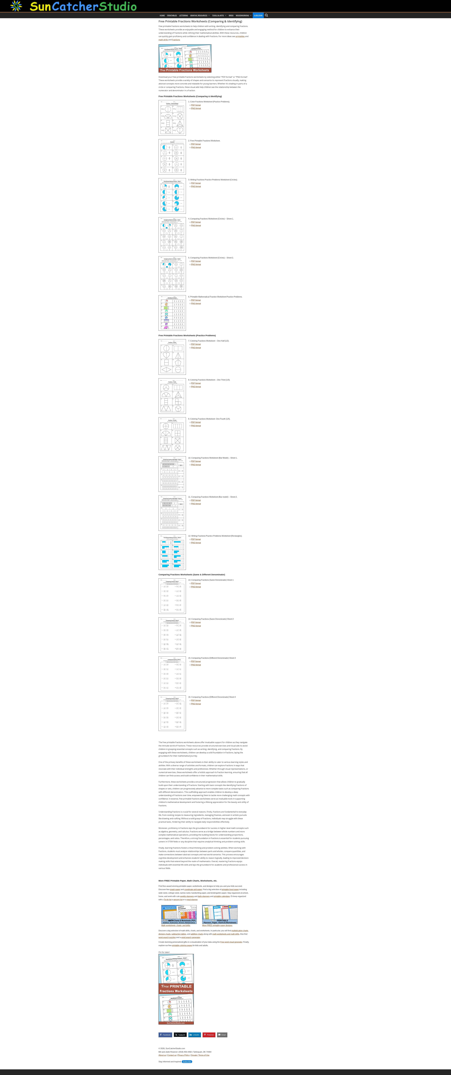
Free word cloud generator (231, 942)
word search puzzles (167, 937)
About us (162, 1055)
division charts (165, 934)
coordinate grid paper (193, 890)
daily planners (204, 896)
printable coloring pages (182, 945)
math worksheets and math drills (225, 934)
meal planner (192, 900)
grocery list (178, 900)
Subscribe (258, 15)
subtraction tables (178, 934)
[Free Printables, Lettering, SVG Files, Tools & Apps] (225, 2)
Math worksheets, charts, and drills (175, 925)
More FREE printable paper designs (217, 925)
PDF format (196, 105)
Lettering (183, 15)
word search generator (190, 937)
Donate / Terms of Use (200, 1055)
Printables (172, 15)
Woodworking (242, 15)
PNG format (196, 108)
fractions (176, 39)
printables (240, 36)
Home (162, 15)
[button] (208, 15)
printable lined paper (230, 890)
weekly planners (187, 896)
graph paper (175, 890)
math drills (163, 39)
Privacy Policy (184, 1055)
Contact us (171, 1055)
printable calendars (222, 896)
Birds (231, 15)
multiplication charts (239, 931)
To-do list (167, 900)
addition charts (197, 934)
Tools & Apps (218, 15)
